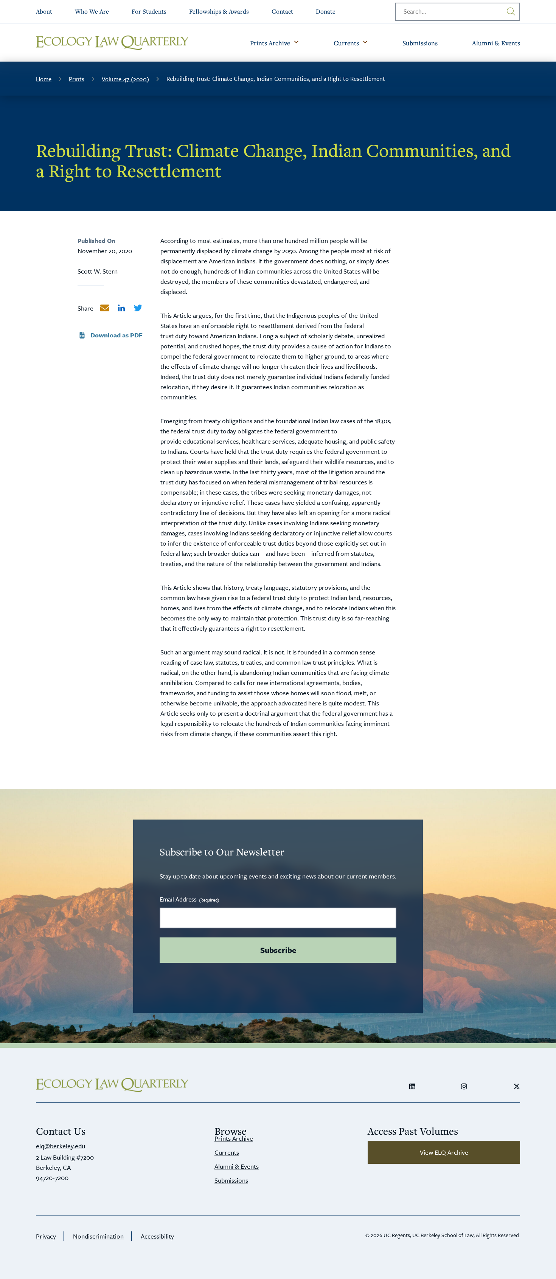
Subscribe (278, 950)
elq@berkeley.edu (60, 1146)
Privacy (46, 1236)
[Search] (511, 11)
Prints (76, 79)
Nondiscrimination (98, 1236)
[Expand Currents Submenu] (365, 43)
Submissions (231, 1180)
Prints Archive (233, 1138)
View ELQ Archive (444, 1152)
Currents (226, 1152)
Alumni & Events (236, 1166)
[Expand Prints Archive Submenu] (296, 43)
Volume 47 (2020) (125, 79)
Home (43, 79)
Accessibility (157, 1236)
